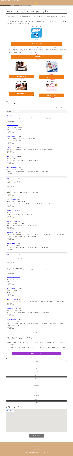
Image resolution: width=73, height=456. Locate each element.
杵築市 (36, 388)
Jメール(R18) (23, 81)
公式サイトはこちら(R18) (36, 43)
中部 (33, 3)
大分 (21, 5)
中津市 (36, 365)
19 (36, 332)
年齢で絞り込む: (10, 111)
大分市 (36, 361)
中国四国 (48, 3)
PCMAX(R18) (53, 61)
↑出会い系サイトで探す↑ (36, 353)
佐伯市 (36, 371)
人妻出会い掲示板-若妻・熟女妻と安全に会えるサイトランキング (13, 0)
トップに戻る (36, 435)
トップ (2, 5)
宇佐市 (36, 392)
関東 (25, 3)
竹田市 (36, 382)
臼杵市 (36, 375)
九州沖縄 (55, 3)
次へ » (38, 332)
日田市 (36, 368)
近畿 (40, 3)
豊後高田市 (36, 385)
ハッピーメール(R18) (38, 26)
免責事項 (36, 449)
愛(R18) (22, 61)
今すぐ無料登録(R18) (36, 56)
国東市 (36, 402)
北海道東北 (17, 3)
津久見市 (36, 378)
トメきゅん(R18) (53, 81)
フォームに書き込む (61, 107)
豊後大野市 (36, 395)
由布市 (36, 399)
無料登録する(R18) (21, 76)
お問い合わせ (36, 446)
